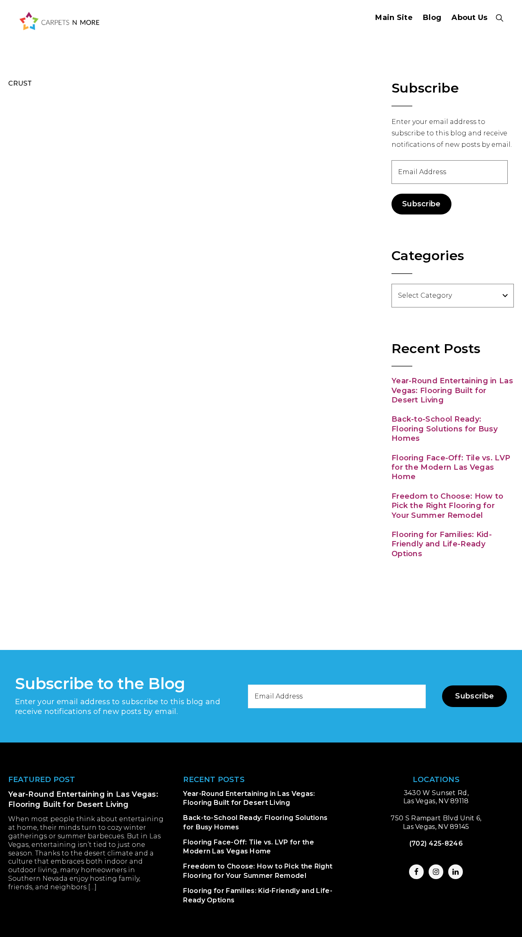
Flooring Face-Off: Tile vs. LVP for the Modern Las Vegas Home (451, 467)
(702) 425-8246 (436, 843)
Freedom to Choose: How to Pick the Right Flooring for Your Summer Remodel (448, 506)
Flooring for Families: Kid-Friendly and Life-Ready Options (442, 544)
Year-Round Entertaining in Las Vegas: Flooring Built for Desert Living (452, 390)
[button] (500, 18)
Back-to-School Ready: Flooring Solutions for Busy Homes (445, 429)
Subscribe (421, 203)
